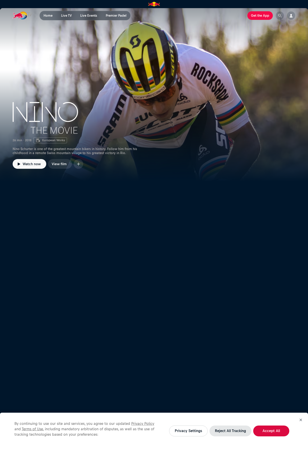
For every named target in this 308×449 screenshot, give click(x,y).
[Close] (300, 419)
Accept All (271, 431)
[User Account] (291, 15)
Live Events (88, 15)
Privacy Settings (188, 431)
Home (48, 15)
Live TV (66, 15)
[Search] (280, 15)
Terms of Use (32, 429)
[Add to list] (78, 164)
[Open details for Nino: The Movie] (154, 94)
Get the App (260, 15)
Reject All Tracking (230, 431)
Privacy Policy (142, 423)
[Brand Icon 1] (154, 4)
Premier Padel (116, 15)
